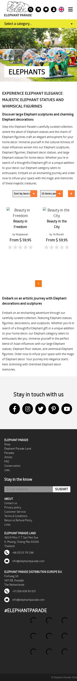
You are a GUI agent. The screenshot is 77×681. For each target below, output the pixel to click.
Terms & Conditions (15, 516)
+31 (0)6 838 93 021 (24, 591)
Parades (9, 453)
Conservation (12, 466)
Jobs (7, 470)
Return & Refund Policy (18, 520)
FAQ (6, 461)
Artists (8, 457)
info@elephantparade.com (28, 561)
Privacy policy (12, 507)
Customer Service (15, 512)
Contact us (10, 503)
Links (7, 524)
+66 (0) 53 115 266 (23, 552)
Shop (7, 444)
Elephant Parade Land (17, 448)
